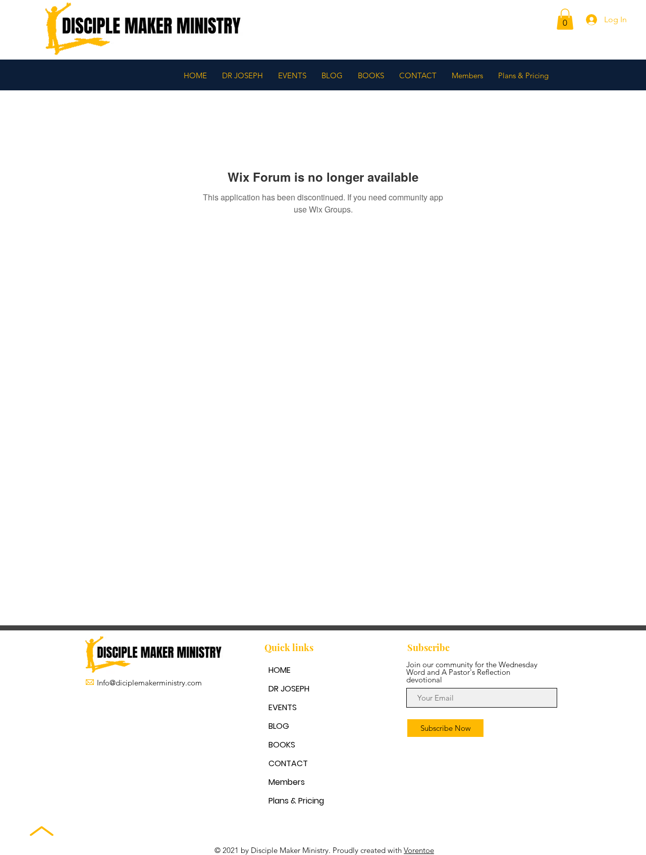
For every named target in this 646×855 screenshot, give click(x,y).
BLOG (278, 726)
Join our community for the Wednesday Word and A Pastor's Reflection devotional (471, 672)
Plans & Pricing (296, 801)
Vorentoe (419, 850)
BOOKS (281, 745)
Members (286, 782)
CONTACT (288, 763)
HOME (279, 670)
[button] (565, 19)
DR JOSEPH (288, 688)
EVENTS (282, 707)
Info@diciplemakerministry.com (149, 682)
